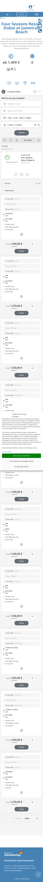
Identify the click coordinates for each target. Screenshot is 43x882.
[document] (21, 28)
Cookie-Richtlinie (7, 452)
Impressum (8, 866)
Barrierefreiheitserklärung (13, 870)
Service (14, 868)
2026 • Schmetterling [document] (22, 879)
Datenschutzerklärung (21, 866)
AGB (33, 868)
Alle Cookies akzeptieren (21, 456)
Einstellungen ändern (21, 467)
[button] (34, 16)
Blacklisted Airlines (24, 868)
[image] (3, 18)
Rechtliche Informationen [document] (19, 860)
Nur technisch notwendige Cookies (21, 461)
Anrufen (21, 14)
